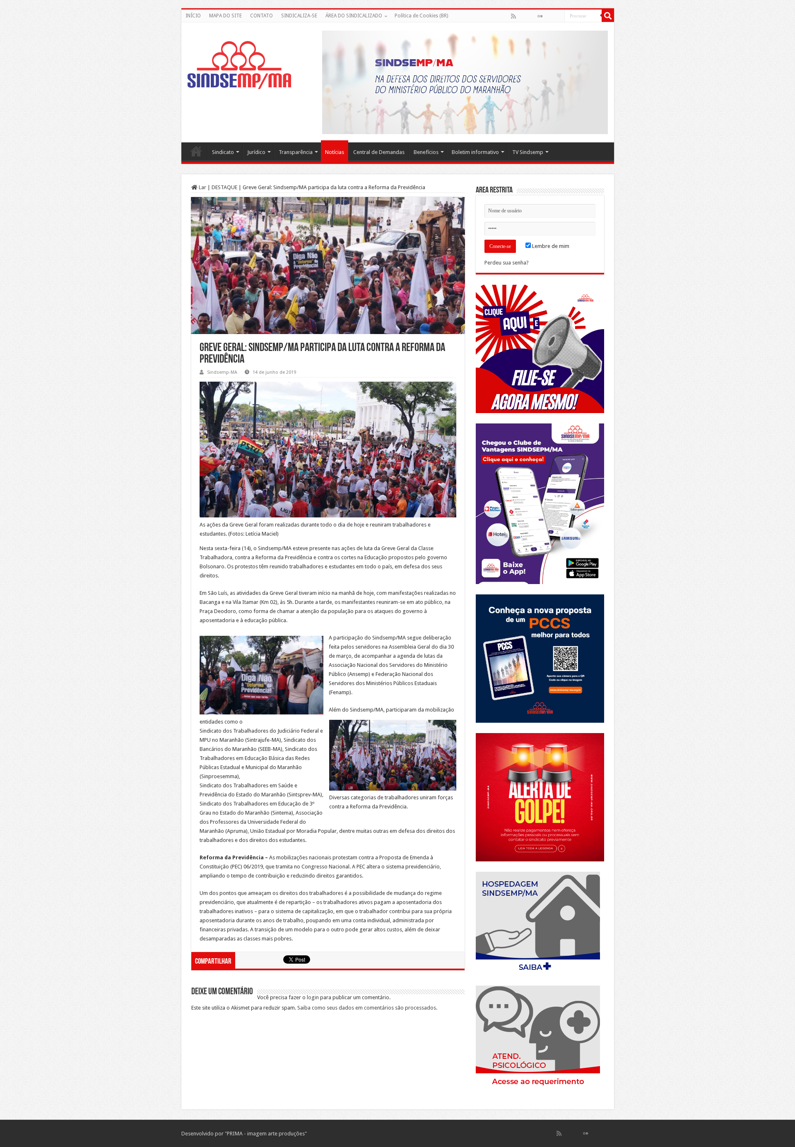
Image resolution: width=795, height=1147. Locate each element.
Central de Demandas (379, 152)
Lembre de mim (550, 246)
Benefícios (426, 152)
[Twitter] (531, 16)
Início (196, 151)
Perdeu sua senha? (506, 263)
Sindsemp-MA (222, 372)
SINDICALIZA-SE (299, 16)
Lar (202, 187)
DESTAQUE (224, 187)
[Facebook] (522, 16)
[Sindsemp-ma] (239, 65)
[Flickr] (540, 16)
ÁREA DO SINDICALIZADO (353, 16)
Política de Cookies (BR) (421, 16)
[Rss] (513, 16)
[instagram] (557, 16)
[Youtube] (548, 16)
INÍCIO (193, 16)
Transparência (296, 152)
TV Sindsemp (527, 152)
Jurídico (256, 152)
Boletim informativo (475, 152)
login (313, 997)
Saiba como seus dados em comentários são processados (366, 1008)
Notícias (334, 152)
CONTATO (261, 16)
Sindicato (223, 152)
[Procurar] (608, 16)
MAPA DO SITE (225, 16)
